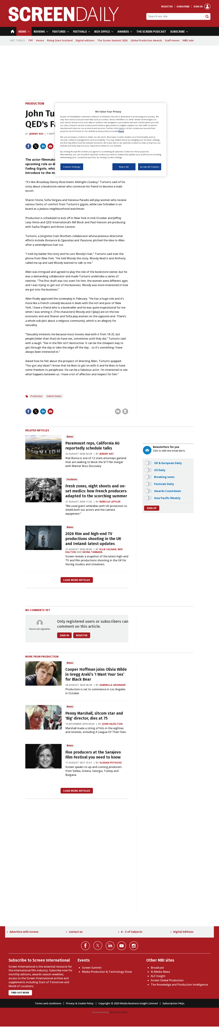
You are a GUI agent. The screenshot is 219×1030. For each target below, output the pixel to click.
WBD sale (188, 40)
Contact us (76, 931)
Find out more (20, 992)
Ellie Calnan (107, 549)
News (70, 436)
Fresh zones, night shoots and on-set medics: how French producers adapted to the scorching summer (96, 491)
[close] (128, 404)
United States (54, 396)
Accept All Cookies (149, 166)
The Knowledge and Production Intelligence (179, 984)
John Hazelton (112, 723)
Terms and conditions (48, 1003)
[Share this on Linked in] (43, 146)
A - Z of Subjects (131, 931)
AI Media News (160, 972)
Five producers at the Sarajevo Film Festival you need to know (93, 755)
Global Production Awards (146, 40)
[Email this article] (50, 146)
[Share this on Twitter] (36, 146)
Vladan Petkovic (110, 762)
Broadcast (157, 967)
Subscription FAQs (173, 1003)
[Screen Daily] (64, 20)
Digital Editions (183, 931)
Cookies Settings (71, 166)
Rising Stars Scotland (60, 40)
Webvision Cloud (118, 1012)
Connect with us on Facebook (85, 945)
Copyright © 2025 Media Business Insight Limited (128, 1003)
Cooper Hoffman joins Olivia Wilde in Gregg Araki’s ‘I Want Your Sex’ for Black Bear (96, 674)
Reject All (124, 166)
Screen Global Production (167, 980)
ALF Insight (158, 976)
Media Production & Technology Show (107, 972)
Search (207, 16)
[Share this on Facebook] (28, 146)
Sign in (198, 6)
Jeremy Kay (36, 133)
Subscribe (183, 6)
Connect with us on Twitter (97, 945)
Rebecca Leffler (109, 501)
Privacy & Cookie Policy (80, 1003)
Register (167, 6)
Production (34, 103)
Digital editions (85, 40)
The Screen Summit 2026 (112, 40)
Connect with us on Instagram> (133, 945)
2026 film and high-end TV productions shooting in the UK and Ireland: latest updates (93, 538)
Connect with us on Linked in (110, 945)
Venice (40, 40)
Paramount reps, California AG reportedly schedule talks (92, 446)
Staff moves (172, 40)
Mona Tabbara (92, 552)
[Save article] (125, 411)
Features (72, 479)
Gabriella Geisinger (112, 684)
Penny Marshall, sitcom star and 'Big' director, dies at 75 (94, 716)
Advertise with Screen (24, 931)
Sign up (152, 508)
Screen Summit (92, 967)
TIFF (30, 40)
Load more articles (76, 580)
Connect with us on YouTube (121, 945)
